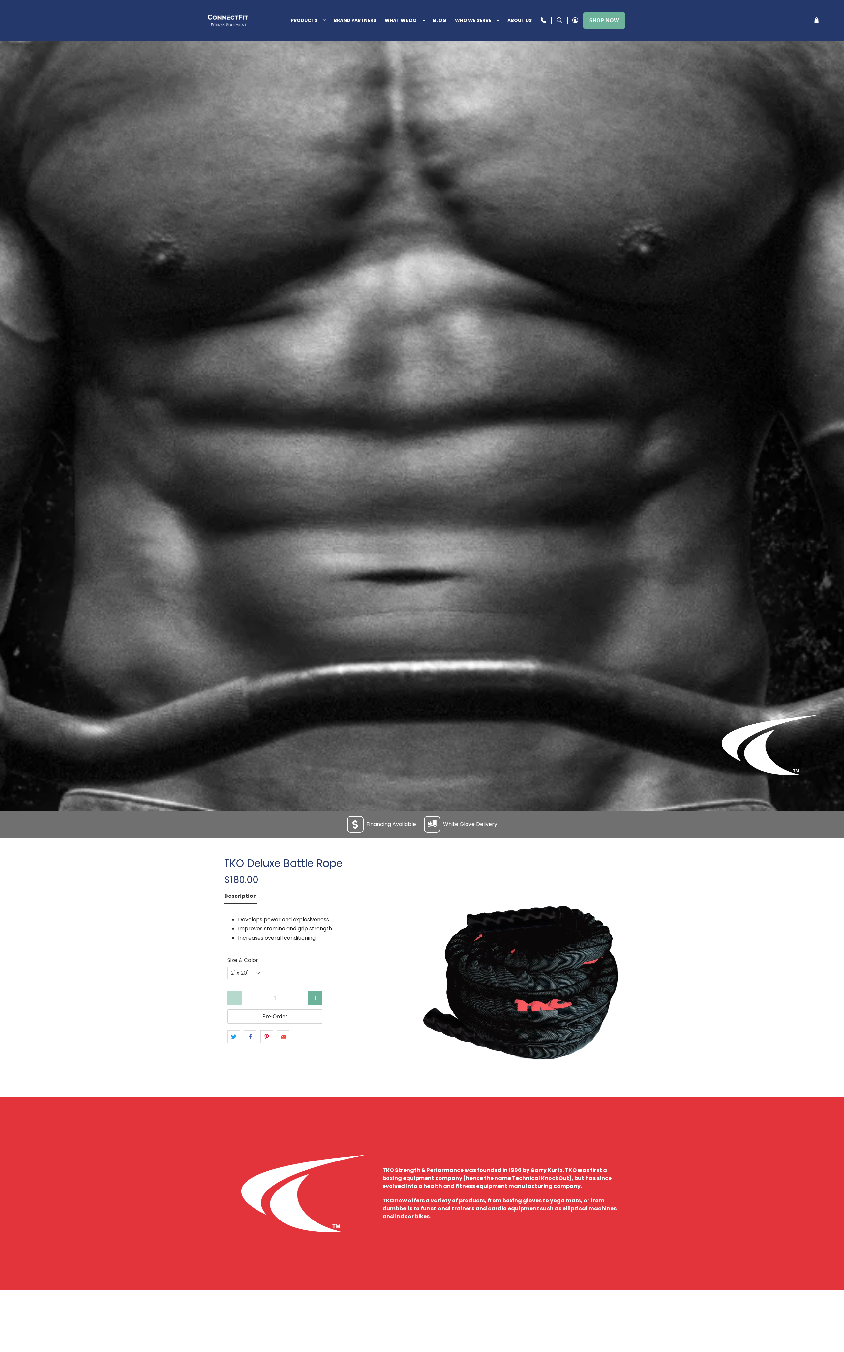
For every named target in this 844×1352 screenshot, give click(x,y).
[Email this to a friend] (283, 1036)
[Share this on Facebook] (250, 1036)
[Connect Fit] (228, 20)
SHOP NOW (604, 20)
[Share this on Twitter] (233, 1036)
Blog (439, 20)
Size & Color (242, 960)
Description (240, 896)
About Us (519, 20)
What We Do (401, 20)
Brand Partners (355, 20)
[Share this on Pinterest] (266, 1036)
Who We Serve (473, 20)
